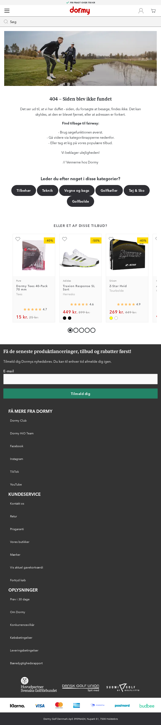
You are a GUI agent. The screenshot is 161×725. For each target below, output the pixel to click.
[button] (75, 329)
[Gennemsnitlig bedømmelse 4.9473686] (126, 304)
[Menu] (7, 10)
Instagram (16, 459)
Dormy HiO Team (22, 433)
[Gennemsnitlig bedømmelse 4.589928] (79, 304)
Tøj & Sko (136, 190)
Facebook (16, 446)
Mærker (15, 554)
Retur (13, 516)
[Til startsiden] (80, 10)
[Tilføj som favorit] (18, 239)
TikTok (14, 471)
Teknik (47, 190)
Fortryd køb (18, 580)
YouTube (16, 484)
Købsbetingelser (21, 637)
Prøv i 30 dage (20, 599)
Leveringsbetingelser (24, 650)
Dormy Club (18, 420)
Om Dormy (17, 612)
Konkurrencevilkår (22, 625)
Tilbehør (24, 190)
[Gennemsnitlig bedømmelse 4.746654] (32, 309)
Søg (13, 21)
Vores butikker (19, 542)
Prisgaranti (17, 529)
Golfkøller (109, 190)
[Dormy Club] (141, 11)
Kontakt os (17, 503)
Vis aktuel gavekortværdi (26, 567)
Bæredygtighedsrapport (26, 663)
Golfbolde (80, 201)
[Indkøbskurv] (153, 10)
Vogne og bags (76, 190)
